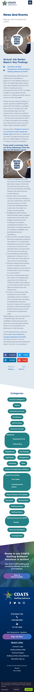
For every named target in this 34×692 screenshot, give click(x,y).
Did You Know (17, 423)
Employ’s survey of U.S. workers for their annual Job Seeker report (16, 131)
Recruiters (9, 500)
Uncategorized (17, 536)
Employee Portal (19, 439)
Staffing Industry (24, 69)
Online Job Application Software (17, 469)
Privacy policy (4, 689)
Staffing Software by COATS (17, 71)
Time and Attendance (17, 530)
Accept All (28, 689)
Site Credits (17, 670)
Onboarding (17, 444)
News (23, 463)
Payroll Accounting (12, 475)
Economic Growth (17, 429)
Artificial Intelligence (17, 399)
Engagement (9, 452)
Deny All (16, 689)
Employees (10, 435)
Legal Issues (9, 457)
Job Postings (24, 452)
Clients (17, 405)
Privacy (17, 668)
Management (12, 69)
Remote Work (23, 500)
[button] (30, 2)
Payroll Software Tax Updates (17, 494)
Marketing (12, 463)
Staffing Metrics (17, 512)
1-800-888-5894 (17, 620)
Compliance (17, 417)
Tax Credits (16, 479)
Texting (16, 522)
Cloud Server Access (17, 411)
